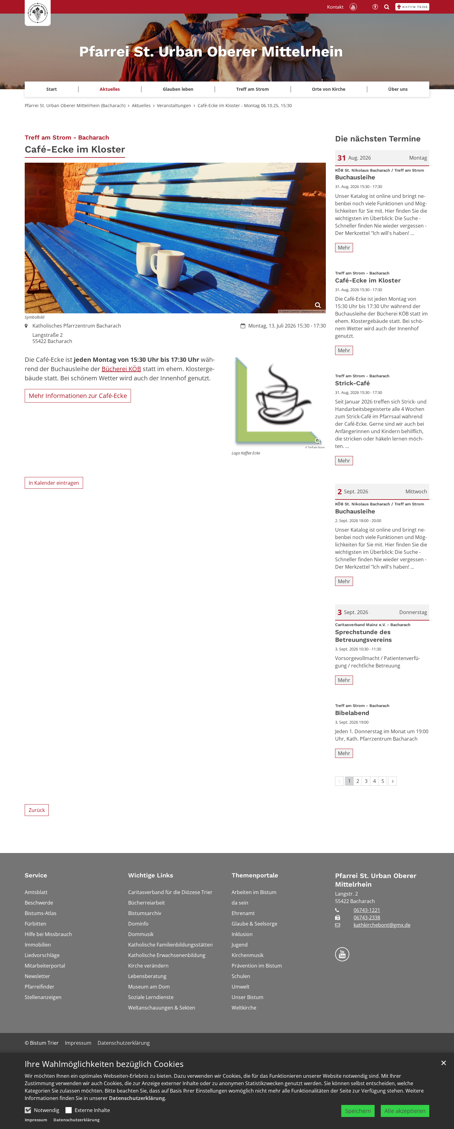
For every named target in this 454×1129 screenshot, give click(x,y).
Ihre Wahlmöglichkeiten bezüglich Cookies (104, 1064)
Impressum (36, 1120)
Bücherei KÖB (121, 369)
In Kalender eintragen (54, 482)
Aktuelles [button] (110, 89)
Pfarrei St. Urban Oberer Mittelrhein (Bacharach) (75, 105)
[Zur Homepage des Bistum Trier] (412, 6)
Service (36, 875)
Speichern (358, 1110)
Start (51, 89)
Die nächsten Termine (378, 138)
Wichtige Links (150, 875)
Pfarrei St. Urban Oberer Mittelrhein (375, 880)
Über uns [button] (398, 89)
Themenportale (255, 875)
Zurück (37, 810)
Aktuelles (141, 105)
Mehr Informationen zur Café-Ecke (78, 395)
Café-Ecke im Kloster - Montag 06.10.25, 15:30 (245, 105)
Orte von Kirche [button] (328, 89)
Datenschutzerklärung (137, 1098)
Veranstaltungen (174, 105)
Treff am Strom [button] (252, 89)
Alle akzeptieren (405, 1110)
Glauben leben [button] (178, 89)
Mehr (344, 247)
